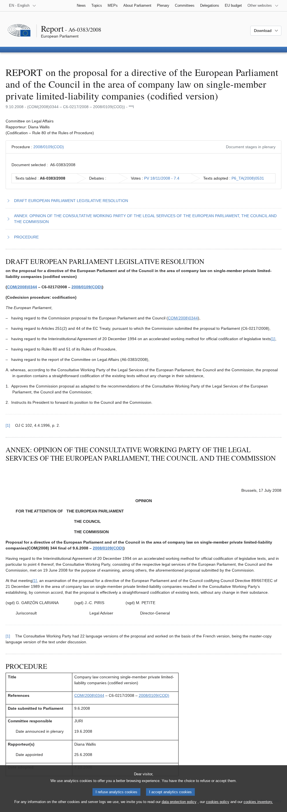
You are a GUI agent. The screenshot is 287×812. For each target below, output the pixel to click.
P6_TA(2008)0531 (248, 178)
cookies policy (217, 802)
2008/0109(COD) (48, 147)
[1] (273, 339)
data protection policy (179, 802)
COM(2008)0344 (22, 287)
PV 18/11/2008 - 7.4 (161, 178)
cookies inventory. (258, 802)
